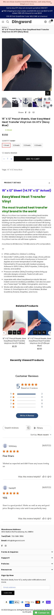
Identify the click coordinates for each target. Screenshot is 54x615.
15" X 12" (10, 169)
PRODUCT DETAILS (12, 182)
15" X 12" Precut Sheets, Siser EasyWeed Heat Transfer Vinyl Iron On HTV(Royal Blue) (39, 342)
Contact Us (43, 613)
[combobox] (41, 434)
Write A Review (27, 415)
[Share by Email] (33, 112)
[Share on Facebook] (26, 112)
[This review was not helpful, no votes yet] (48, 476)
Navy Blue (18, 169)
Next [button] (50, 67)
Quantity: (8, 141)
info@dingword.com (16, 540)
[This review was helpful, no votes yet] (43, 476)
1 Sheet (6, 145)
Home (4, 27)
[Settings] (45, 22)
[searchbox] (14, 428)
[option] (27, 64)
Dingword (22, 21)
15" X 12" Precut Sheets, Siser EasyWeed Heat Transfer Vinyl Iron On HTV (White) (14, 340)
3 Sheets (16, 145)
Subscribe (8, 593)
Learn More (27, 3)
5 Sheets (27, 145)
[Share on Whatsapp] (29, 112)
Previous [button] (4, 67)
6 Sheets (38, 145)
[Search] (7, 22)
